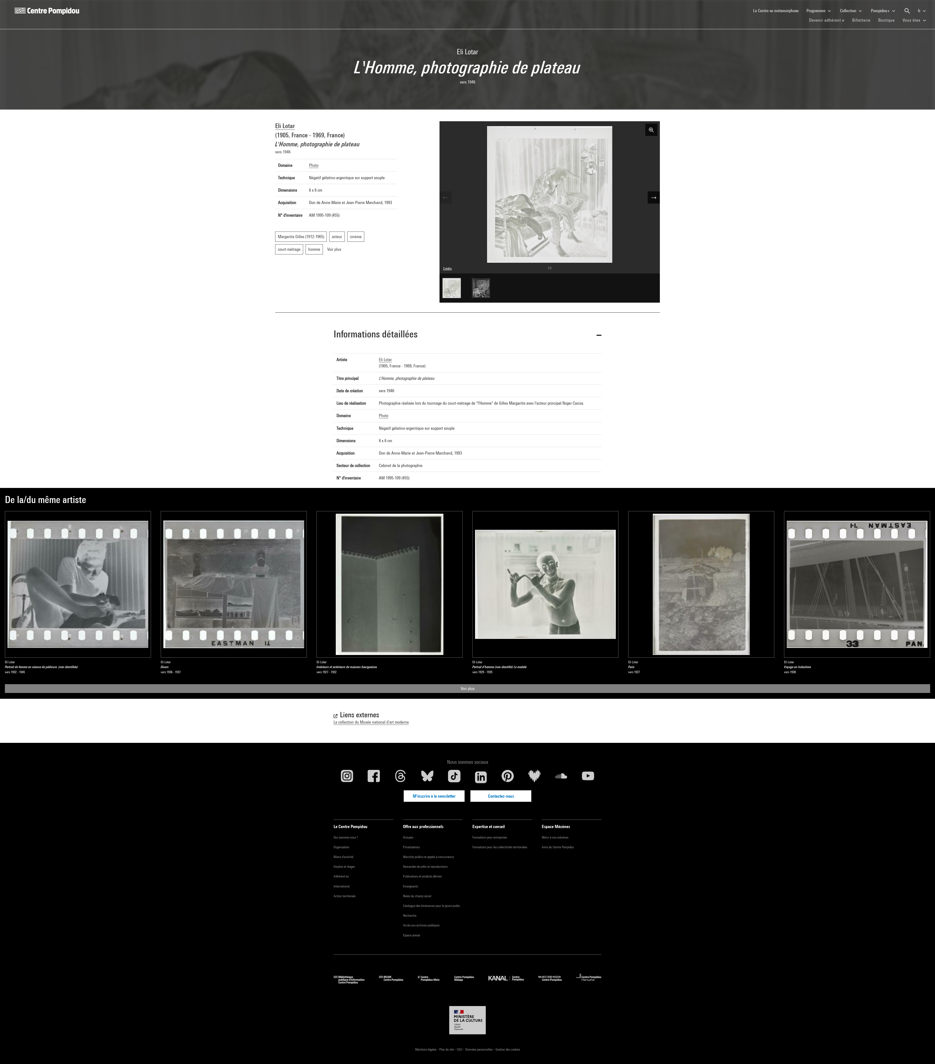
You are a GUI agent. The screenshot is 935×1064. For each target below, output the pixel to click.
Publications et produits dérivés (422, 876)
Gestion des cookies (508, 1049)
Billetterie (861, 20)
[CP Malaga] (467, 982)
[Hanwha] (588, 982)
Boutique (888, 20)
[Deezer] (534, 777)
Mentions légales (426, 1049)
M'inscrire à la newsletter (434, 796)
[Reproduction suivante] (654, 197)
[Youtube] (588, 777)
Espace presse (411, 935)
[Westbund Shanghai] (553, 982)
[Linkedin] (481, 777)
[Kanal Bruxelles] (509, 982)
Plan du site (447, 1049)
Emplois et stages (344, 866)
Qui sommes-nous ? (346, 837)
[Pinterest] (507, 777)
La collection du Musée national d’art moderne (371, 722)
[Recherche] (907, 11)
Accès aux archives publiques (421, 925)
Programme (816, 10)
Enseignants (410, 886)
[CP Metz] (432, 982)
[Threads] (400, 777)
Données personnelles (479, 1049)
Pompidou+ (881, 10)
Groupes (408, 837)
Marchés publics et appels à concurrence (428, 857)
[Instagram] (347, 777)
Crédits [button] (447, 269)
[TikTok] (454, 777)
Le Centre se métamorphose (778, 10)
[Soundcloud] (561, 777)
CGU (460, 1049)
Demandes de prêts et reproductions (425, 866)
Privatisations (411, 847)
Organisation (341, 847)
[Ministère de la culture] (467, 1020)
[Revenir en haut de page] (923, 1052)
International (342, 886)
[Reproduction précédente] (445, 197)
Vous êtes (912, 20)
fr (919, 10)
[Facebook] (373, 777)
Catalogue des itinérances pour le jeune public (431, 906)
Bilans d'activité (343, 857)
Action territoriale (344, 896)
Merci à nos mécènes (555, 837)
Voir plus (468, 688)
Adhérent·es (341, 876)
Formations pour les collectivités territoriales (499, 847)
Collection (848, 10)
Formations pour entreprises (489, 837)
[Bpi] (353, 982)
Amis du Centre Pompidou (558, 847)
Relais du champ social (417, 896)
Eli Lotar (285, 126)
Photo (313, 165)
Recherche (409, 915)
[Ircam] (395, 982)
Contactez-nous (501, 796)
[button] (467, 335)
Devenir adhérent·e (828, 20)
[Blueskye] (427, 777)
